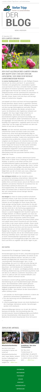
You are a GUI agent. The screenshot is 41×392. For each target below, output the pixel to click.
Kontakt (20, 382)
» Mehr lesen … (14, 362)
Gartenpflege (25, 41)
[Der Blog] (16, 8)
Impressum (20, 389)
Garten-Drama (14, 41)
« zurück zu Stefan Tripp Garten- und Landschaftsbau (16, 1)
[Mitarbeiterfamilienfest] (11, 338)
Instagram (21, 372)
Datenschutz (20, 385)
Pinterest (20, 376)
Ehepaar (5, 41)
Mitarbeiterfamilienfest (9, 345)
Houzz (20, 379)
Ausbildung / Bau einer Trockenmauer (28, 346)
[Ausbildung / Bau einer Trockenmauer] (30, 338)
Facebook (20, 369)
